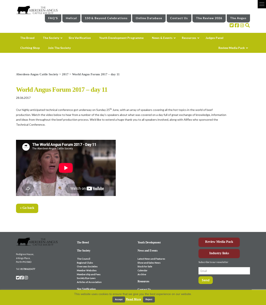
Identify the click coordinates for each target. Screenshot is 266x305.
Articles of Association (89, 282)
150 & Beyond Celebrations (106, 18)
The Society (83, 250)
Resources (143, 281)
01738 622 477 (27, 269)
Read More (133, 299)
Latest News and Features (151, 258)
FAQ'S (53, 18)
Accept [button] (119, 299)
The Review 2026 (209, 18)
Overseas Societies (87, 266)
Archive (142, 274)
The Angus (238, 18)
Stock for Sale (145, 266)
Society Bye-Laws (86, 278)
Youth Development (149, 242)
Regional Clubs (85, 262)
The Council (83, 258)
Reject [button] (148, 299)
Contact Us (179, 18)
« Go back (27, 208)
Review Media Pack (219, 241)
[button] (262, 4)
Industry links (219, 253)
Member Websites (87, 270)
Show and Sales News (149, 262)
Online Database (149, 18)
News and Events (147, 250)
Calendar (143, 270)
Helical (71, 18)
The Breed (83, 242)
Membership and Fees (89, 274)
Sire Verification (86, 289)
